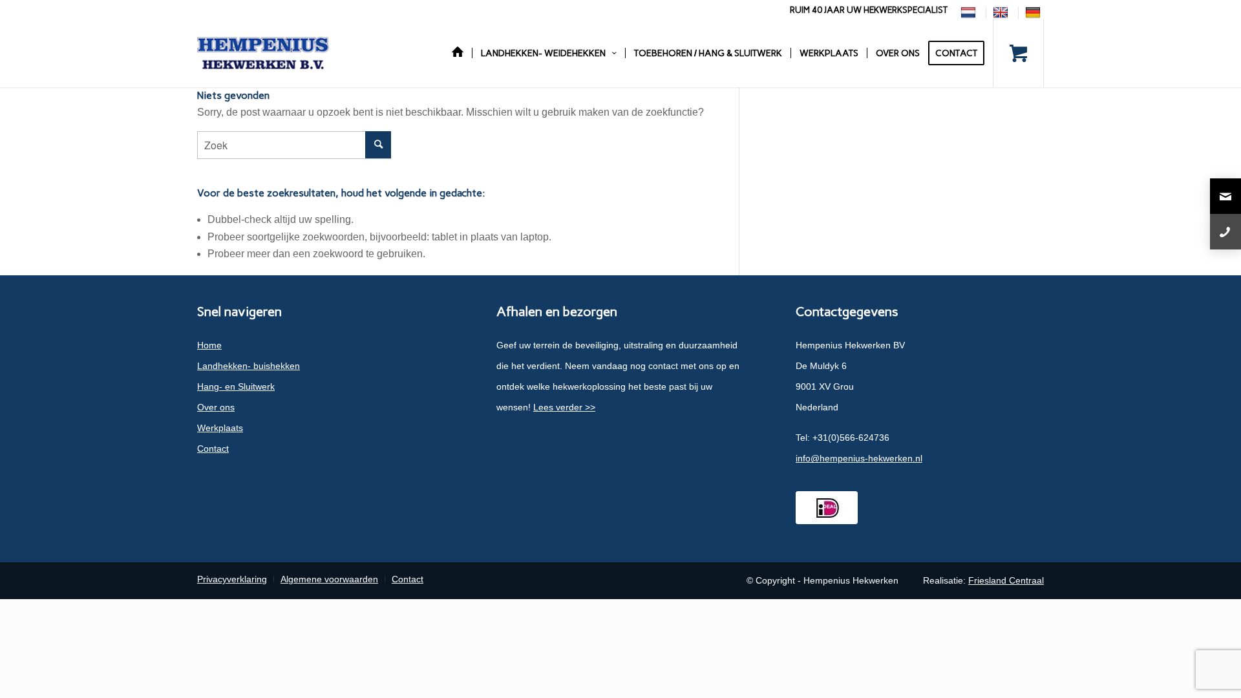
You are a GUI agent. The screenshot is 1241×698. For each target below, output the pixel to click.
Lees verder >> (564, 407)
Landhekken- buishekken (248, 366)
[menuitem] (970, 12)
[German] (1034, 12)
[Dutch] (969, 12)
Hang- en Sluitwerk (236, 386)
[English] (1002, 12)
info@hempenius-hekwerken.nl (859, 458)
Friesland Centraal (1006, 580)
